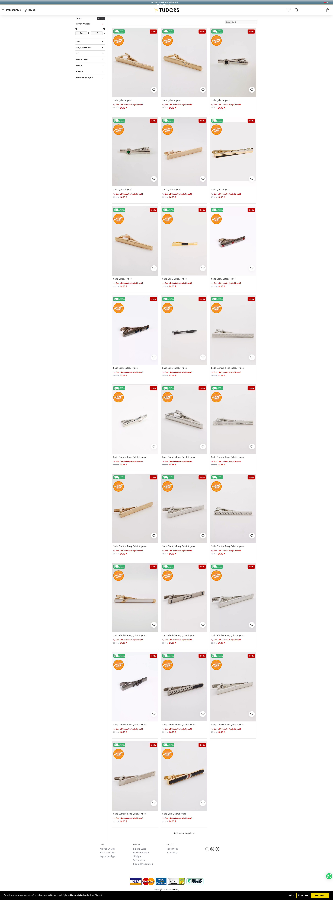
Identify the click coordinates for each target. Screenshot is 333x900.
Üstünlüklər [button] (303, 895)
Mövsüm (79, 72)
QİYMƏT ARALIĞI (82, 24)
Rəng (77, 41)
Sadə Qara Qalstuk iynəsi (174, 813)
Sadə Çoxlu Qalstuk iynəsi (174, 278)
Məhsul (79, 66)
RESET (102, 19)
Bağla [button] (291, 895)
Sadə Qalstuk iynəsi (122, 100)
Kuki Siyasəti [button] (96, 895)
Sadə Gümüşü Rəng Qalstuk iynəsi (227, 367)
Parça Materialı (83, 47)
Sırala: (228, 22)
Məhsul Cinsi (81, 60)
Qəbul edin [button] (320, 895)
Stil (77, 53)
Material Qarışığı (84, 78)
